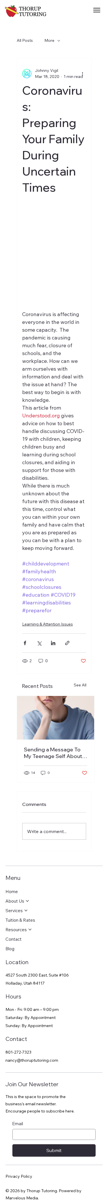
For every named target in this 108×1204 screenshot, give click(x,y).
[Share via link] (67, 643)
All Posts (25, 40)
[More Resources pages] (30, 929)
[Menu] (97, 10)
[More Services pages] (25, 910)
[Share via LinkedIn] (53, 643)
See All (80, 685)
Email (17, 1123)
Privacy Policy (18, 1176)
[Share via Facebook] (25, 643)
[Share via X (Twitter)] (39, 643)
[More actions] (82, 73)
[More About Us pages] (27, 900)
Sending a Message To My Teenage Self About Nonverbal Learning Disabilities (53, 752)
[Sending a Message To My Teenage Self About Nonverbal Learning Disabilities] (55, 718)
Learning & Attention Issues (47, 624)
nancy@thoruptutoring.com (31, 1060)
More (49, 40)
